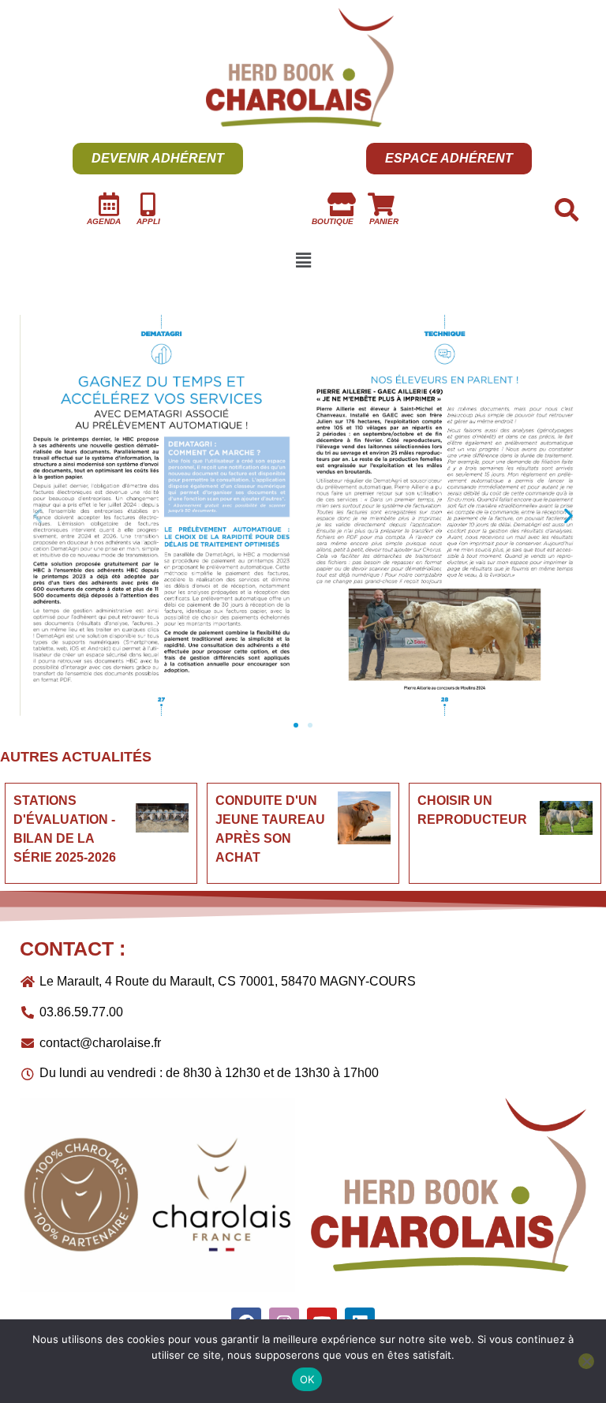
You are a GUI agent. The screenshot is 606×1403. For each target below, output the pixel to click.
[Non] (586, 1361)
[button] (303, 260)
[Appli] (148, 204)
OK (307, 1379)
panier (383, 221)
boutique (333, 221)
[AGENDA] (109, 204)
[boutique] (342, 204)
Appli (148, 221)
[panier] (381, 204)
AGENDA (104, 221)
